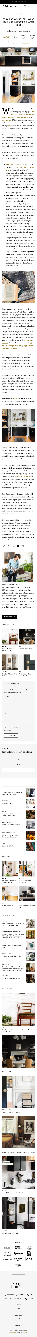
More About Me (9, 616)
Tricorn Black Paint (25, 649)
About (18, 1305)
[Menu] (33, 6)
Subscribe (18, 770)
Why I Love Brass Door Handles (25, 675)
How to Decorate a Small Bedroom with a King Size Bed (18, 1152)
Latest (22, 13)
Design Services (18, 1322)
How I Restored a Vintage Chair (8, 650)
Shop (18, 1318)
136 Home (15, 13)
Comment (7, 696)
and (24, 476)
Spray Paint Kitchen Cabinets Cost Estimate (14, 1193)
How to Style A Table (8, 905)
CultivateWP (24, 1332)
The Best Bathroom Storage (10, 1233)
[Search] (29, 6)
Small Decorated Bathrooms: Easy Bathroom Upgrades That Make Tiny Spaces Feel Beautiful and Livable (12, 968)
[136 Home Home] (9, 6)
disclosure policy (25, 43)
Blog (18, 1308)
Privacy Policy (12, 1332)
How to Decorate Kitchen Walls (11, 824)
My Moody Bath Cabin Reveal (11, 978)
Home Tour (18, 1311)
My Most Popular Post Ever (18, 1)
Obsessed (18, 1315)
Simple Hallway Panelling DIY (11, 1112)
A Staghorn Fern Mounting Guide (11, 956)
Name (6, 713)
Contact (18, 1325)
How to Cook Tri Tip (8, 846)
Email (6, 720)
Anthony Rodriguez (6, 37)
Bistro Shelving (6, 803)
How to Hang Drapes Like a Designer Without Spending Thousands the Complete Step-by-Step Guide (13, 936)
